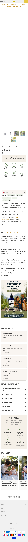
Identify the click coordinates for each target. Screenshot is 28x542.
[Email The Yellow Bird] (19, 523)
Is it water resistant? (7, 410)
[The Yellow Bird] (14, 1)
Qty (3, 179)
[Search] (22, 1)
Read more (5, 340)
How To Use (8, 232)
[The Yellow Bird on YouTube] (11, 523)
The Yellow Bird (15, 528)
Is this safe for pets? (7, 398)
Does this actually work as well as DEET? (11, 389)
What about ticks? (7, 402)
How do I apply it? (7, 406)
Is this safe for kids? (7, 394)
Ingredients (15, 232)
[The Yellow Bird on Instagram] (16, 523)
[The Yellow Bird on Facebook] (9, 523)
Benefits (3, 232)
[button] (6, 150)
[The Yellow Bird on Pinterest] (14, 523)
